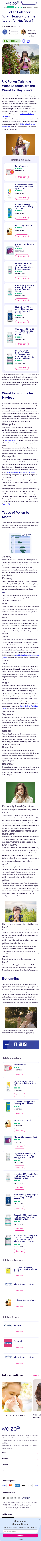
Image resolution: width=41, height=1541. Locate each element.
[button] (3, 3)
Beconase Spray (10, 440)
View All (36, 1375)
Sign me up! (20, 1535)
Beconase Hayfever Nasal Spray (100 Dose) (20, 472)
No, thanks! (20, 1539)
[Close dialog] (39, 1519)
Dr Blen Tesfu (32, 31)
